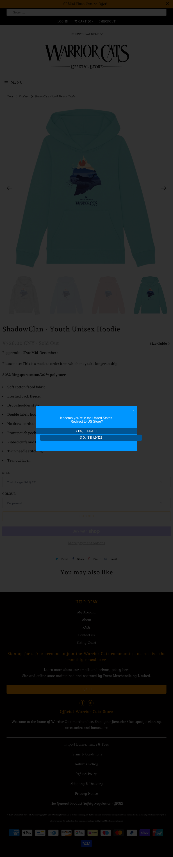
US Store (94, 421)
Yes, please (86, 431)
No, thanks (91, 437)
